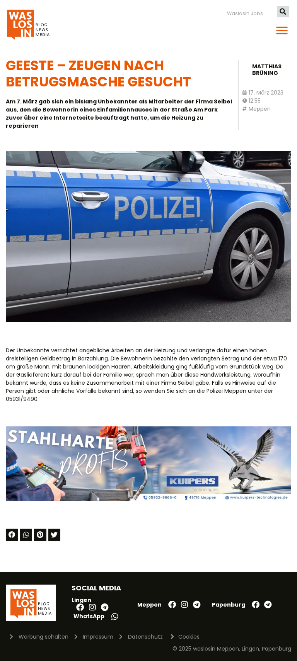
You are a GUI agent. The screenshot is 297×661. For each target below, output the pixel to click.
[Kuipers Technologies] (148, 499)
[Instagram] (92, 607)
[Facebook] (80, 607)
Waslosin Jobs (245, 13)
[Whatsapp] (114, 616)
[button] (283, 11)
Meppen (260, 109)
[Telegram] (104, 607)
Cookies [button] (189, 637)
